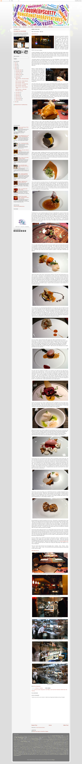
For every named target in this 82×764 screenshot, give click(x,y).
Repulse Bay (52, 749)
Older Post (65, 725)
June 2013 (18, 92)
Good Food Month (43, 742)
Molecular (59, 747)
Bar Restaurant (20, 737)
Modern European (53, 747)
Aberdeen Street (16, 736)
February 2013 (18, 98)
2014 (16, 67)
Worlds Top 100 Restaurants (44, 754)
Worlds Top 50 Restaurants (54, 754)
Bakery (65, 736)
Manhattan (58, 689)
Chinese (18, 740)
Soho (33, 750)
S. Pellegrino (58, 749)
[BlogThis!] (46, 688)
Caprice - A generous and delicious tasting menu (22, 182)
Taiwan (34, 752)
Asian (48, 736)
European (63, 740)
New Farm (24, 748)
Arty (36, 736)
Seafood (62, 749)
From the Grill (57, 741)
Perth (29, 749)
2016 (16, 64)
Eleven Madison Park (64, 541)
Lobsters (44, 745)
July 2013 (17, 77)
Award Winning (56, 736)
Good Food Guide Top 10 (34, 742)
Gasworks (18, 742)
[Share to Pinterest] (49, 688)
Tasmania (41, 752)
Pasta (26, 749)
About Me (24, 26)
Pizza (33, 749)
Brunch (65, 737)
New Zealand (43, 748)
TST (28, 752)
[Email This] (45, 688)
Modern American (23, 747)
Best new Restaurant (34, 737)
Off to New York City (19, 90)
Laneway (39, 745)
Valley (65, 753)
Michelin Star (63, 689)
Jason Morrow (44, 759)
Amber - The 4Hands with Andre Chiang (22, 189)
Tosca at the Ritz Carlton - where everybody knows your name (23, 166)
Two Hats (45, 753)
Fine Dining (24, 741)
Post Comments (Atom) (40, 727)
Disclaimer (44, 26)
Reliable (47, 749)
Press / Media (30, 26)
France (42, 741)
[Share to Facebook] (48, 688)
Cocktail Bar (24, 740)
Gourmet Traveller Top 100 (59, 742)
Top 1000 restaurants (40, 753)
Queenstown (43, 749)
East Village (48, 689)
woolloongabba (16, 755)
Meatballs (26, 746)
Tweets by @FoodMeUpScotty (19, 206)
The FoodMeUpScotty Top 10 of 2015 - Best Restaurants (23, 136)
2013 (16, 68)
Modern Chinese (45, 747)
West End (31, 754)
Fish (31, 741)
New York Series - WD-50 (20, 82)
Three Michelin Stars (17, 753)
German (22, 742)
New (15, 748)
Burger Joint (16, 738)
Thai (56, 752)
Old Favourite (48, 748)
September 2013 (19, 74)
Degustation (43, 689)
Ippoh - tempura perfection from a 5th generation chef (23, 174)
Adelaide (21, 736)
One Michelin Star (61, 748)
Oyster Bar (18, 749)
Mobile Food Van (17, 747)
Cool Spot (30, 740)
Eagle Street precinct (51, 740)
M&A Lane (62, 745)
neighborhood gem (63, 754)
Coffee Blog (50, 26)
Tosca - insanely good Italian (23, 143)
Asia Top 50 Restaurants (42, 736)
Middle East (66, 746)
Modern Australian (37, 747)
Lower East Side (53, 689)
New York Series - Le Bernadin (21, 89)
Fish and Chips (36, 741)
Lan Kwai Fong (29, 745)
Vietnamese (20, 754)
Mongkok (63, 747)
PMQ (22, 749)
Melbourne (37, 746)
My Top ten (66, 747)
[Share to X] (47, 688)
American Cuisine (37, 689)
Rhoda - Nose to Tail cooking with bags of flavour (23, 158)
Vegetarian (15, 754)
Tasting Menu (47, 752)
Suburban (20, 752)
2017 (16, 62)
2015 (16, 65)
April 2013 (18, 95)
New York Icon (37, 748)
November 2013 (19, 71)
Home (20, 26)
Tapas (37, 752)
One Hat (54, 748)
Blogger (53, 759)
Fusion (63, 741)
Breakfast (60, 737)
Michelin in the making (55, 746)
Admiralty (25, 736)
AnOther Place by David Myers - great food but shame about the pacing (23, 197)
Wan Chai (26, 754)
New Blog (15, 26)
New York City (30, 748)
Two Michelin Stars (52, 753)
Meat (23, 746)
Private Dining (38, 749)
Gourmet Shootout (50, 742)
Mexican (42, 746)
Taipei (31, 752)
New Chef (19, 748)
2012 (16, 101)
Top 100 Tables (32, 753)
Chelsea (15, 740)
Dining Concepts (43, 740)
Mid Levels (61, 746)
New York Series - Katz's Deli (21, 85)
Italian (55, 743)
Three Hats (65, 752)
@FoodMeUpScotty (35, 550)
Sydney (25, 752)
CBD (22, 739)
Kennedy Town (17, 745)
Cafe (28, 738)
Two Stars (60, 753)
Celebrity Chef (52, 738)
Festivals (18, 741)
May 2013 (18, 94)
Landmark (34, 745)
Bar (67, 736)
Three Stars (25, 753)
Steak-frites (15, 752)
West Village (37, 754)
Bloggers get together (52, 737)
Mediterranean (32, 746)
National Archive (38, 26)
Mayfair (20, 746)
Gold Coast (26, 742)
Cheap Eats (64, 738)
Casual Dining (34, 739)
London (48, 745)
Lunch (57, 745)
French (45, 741)
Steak (65, 750)
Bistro (40, 737)
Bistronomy (45, 737)
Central (58, 738)
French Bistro (51, 741)
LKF (21, 745)
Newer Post (34, 725)
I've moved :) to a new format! (20, 31)
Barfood (29, 737)
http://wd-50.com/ (35, 33)
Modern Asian (30, 747)
